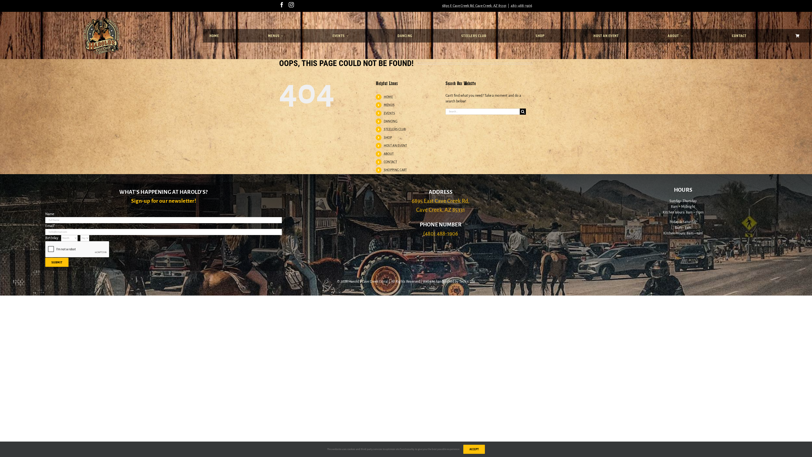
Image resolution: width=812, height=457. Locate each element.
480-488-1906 (521, 6)
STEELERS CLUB (395, 129)
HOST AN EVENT (395, 145)
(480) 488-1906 (440, 234)
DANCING (391, 121)
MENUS (389, 105)
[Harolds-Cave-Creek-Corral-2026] (101, 19)
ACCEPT (474, 449)
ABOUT (389, 154)
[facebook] (281, 4)
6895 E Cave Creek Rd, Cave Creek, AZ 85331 (474, 6)
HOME (388, 97)
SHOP (388, 137)
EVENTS (389, 113)
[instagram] (291, 4)
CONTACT (390, 162)
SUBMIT (56, 262)
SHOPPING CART (395, 170)
